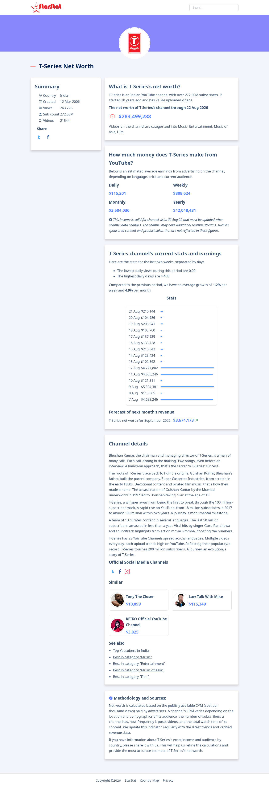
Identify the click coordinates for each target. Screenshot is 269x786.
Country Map (149, 780)
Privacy (168, 780)
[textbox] (214, 7)
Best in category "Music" (132, 657)
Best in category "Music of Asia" (138, 670)
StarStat (130, 780)
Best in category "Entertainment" (139, 663)
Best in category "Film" (131, 676)
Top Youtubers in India (131, 650)
